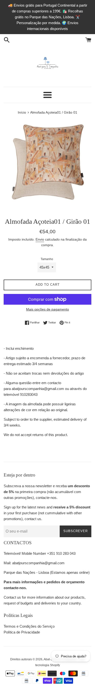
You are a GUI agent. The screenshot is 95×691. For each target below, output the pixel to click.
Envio (40, 239)
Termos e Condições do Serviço (29, 626)
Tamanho (47, 259)
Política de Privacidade (22, 632)
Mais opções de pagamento (47, 309)
